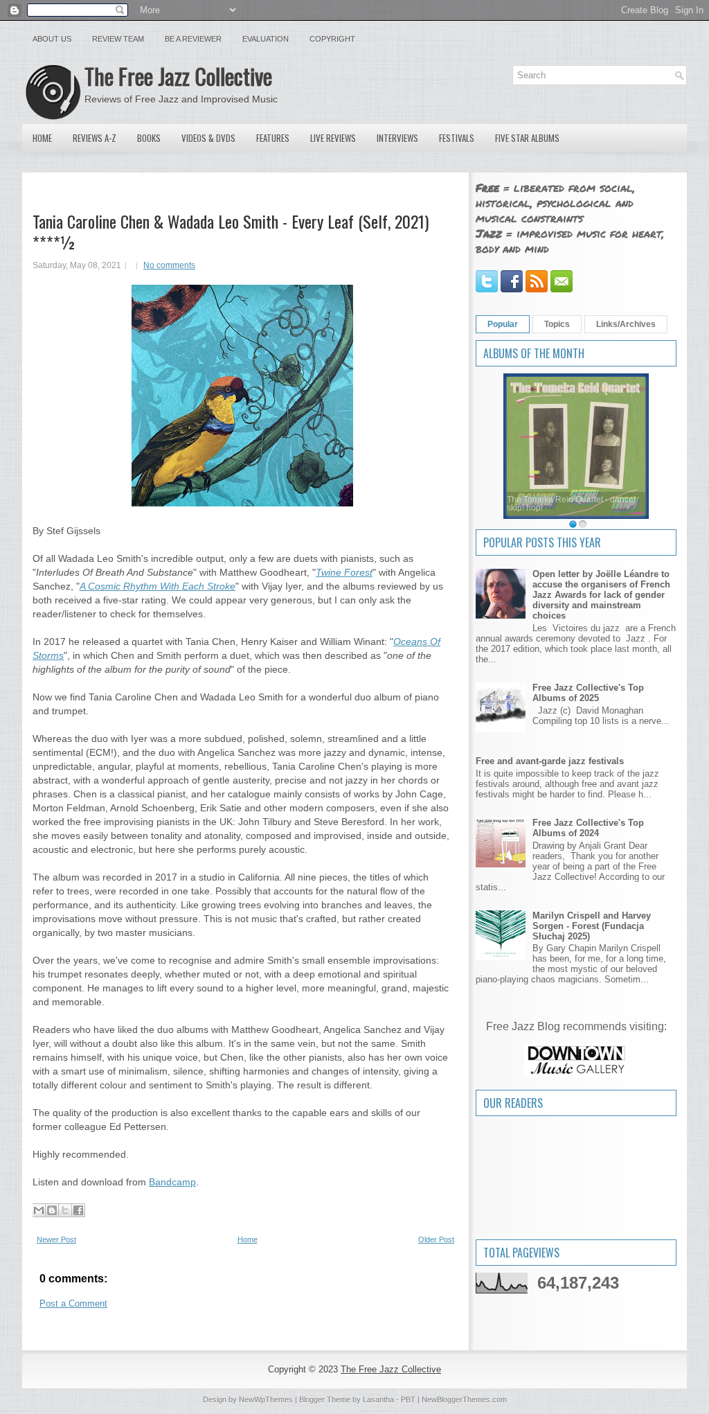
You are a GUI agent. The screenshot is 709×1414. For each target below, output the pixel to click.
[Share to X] (65, 1210)
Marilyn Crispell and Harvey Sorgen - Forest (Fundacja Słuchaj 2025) (591, 926)
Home (42, 138)
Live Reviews (333, 138)
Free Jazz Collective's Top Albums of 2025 (588, 692)
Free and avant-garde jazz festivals (550, 761)
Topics (557, 324)
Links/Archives (626, 324)
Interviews (397, 138)
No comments (169, 265)
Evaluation (265, 39)
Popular (502, 324)
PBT (408, 1399)
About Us (52, 39)
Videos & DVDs (208, 138)
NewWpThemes (266, 1399)
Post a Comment (73, 1303)
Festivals (456, 138)
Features (272, 138)
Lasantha (378, 1399)
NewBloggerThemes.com (464, 1399)
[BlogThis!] (52, 1210)
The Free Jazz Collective (178, 76)
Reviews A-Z (94, 138)
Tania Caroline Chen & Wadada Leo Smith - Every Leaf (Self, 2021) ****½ (231, 231)
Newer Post (56, 1239)
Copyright (332, 39)
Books (149, 138)
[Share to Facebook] (78, 1210)
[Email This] (39, 1210)
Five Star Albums (527, 138)
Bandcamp (172, 1181)
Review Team (118, 39)
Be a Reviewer (193, 39)
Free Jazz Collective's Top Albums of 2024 (588, 828)
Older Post (436, 1239)
